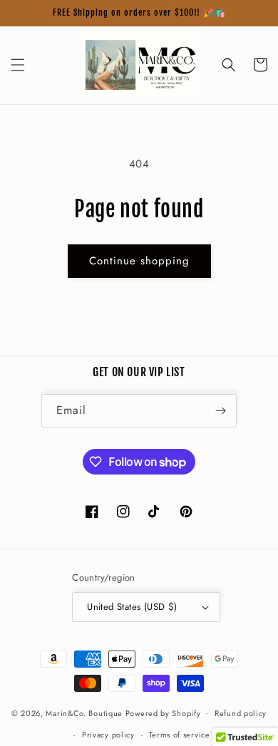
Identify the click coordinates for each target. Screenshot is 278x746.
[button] (18, 65)
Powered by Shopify (163, 712)
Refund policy (241, 713)
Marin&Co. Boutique (84, 712)
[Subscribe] (220, 411)
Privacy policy (108, 734)
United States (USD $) (132, 606)
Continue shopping (139, 261)
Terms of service (179, 734)
